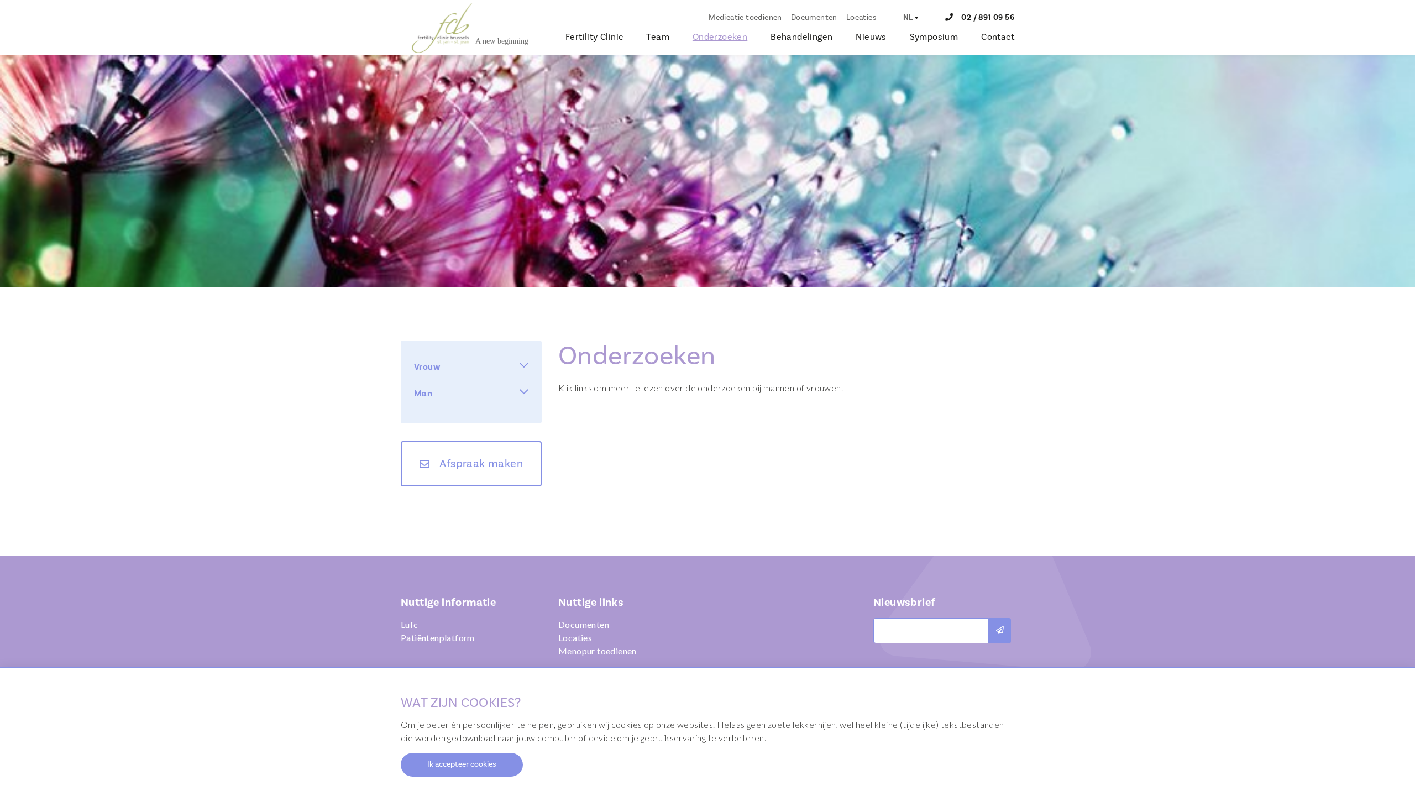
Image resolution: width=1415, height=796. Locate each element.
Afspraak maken (481, 464)
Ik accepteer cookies (461, 764)
